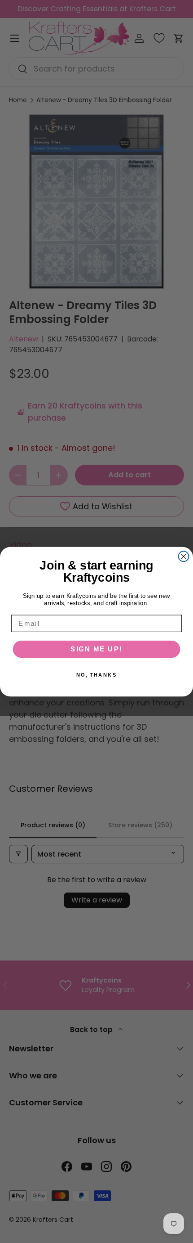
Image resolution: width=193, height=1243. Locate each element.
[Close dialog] (184, 556)
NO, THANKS (96, 675)
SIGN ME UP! (96, 648)
